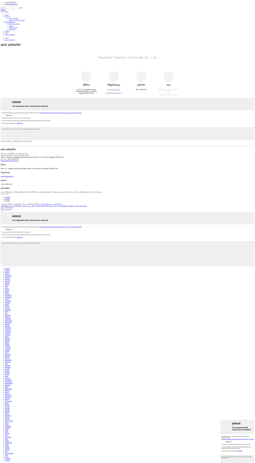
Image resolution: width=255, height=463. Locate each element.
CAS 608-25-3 (63, 206)
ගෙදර (7, 15)
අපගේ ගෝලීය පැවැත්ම (17, 20)
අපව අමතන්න (10, 34)
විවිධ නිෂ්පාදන (10, 22)
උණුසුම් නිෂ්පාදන (46, 204)
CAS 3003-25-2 (6, 206)
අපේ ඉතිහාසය (14, 18)
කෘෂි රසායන (13, 27)
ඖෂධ (11, 26)
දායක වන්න (5, 194)
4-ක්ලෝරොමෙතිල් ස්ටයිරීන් (31, 206)
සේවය (7, 31)
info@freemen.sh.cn (11, 4)
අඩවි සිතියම (57, 204)
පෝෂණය (12, 29)
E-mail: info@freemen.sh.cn (10, 161)
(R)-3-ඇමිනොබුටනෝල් (50, 206)
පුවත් (6, 33)
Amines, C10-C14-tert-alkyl (78, 206)
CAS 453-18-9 (16, 206)
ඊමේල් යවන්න (6, 209)
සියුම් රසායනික (14, 24)
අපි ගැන (7, 17)
